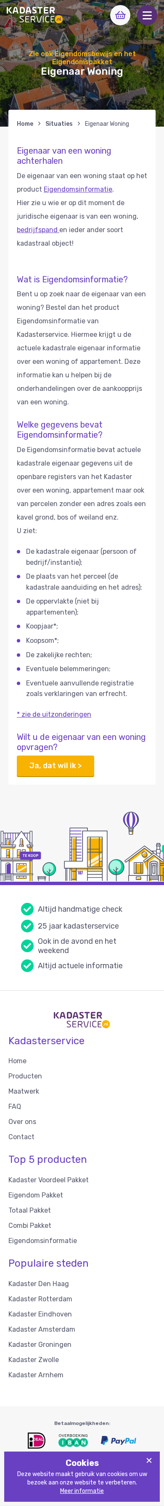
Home (25, 123)
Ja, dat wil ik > (55, 765)
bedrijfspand (38, 230)
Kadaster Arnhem (35, 1375)
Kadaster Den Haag (38, 1284)
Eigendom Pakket (35, 1195)
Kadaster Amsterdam (41, 1329)
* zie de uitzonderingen (54, 714)
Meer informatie (82, 1491)
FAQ (14, 1106)
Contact (21, 1137)
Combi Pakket (29, 1226)
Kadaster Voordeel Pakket (48, 1180)
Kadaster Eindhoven (40, 1314)
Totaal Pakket (29, 1210)
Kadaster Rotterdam (40, 1299)
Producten (25, 1076)
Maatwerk (23, 1091)
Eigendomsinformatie (78, 189)
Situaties (59, 123)
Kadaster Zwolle (33, 1360)
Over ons (22, 1122)
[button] (147, 15)
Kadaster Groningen (39, 1345)
